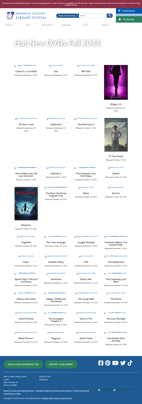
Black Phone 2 (26, 338)
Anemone (56, 279)
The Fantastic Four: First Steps (86, 174)
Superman (56, 124)
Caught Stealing (86, 242)
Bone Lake (86, 279)
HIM (86, 261)
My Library (8, 25)
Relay (86, 193)
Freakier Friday (56, 261)
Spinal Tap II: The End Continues (26, 280)
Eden (26, 261)
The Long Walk (86, 298)
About (28, 25)
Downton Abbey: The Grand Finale (116, 243)
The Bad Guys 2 (86, 124)
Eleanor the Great (26, 298)
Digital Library (66, 25)
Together (26, 242)
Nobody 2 (56, 173)
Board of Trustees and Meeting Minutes (19, 391)
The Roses (116, 298)
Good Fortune (26, 318)
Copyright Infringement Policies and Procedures (53, 391)
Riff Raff (86, 71)
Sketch (116, 173)
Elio (56, 71)
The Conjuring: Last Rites (116, 280)
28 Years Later (26, 124)
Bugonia (56, 338)
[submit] (110, 16)
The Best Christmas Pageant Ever (55, 194)
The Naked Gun (116, 261)
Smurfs (116, 193)
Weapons (26, 225)
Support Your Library (61, 364)
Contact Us (43, 379)
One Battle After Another (116, 339)
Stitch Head (86, 338)
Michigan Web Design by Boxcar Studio (57, 398)
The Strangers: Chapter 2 (56, 320)
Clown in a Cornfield (26, 71)
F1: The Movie (116, 156)
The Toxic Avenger (56, 242)
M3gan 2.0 (116, 104)
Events (86, 25)
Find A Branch (128, 10)
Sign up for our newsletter (23, 364)
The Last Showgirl (115, 318)
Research (105, 25)
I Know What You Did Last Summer (26, 174)
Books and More (47, 25)
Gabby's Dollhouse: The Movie (56, 300)
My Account (128, 19)
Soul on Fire (86, 318)
